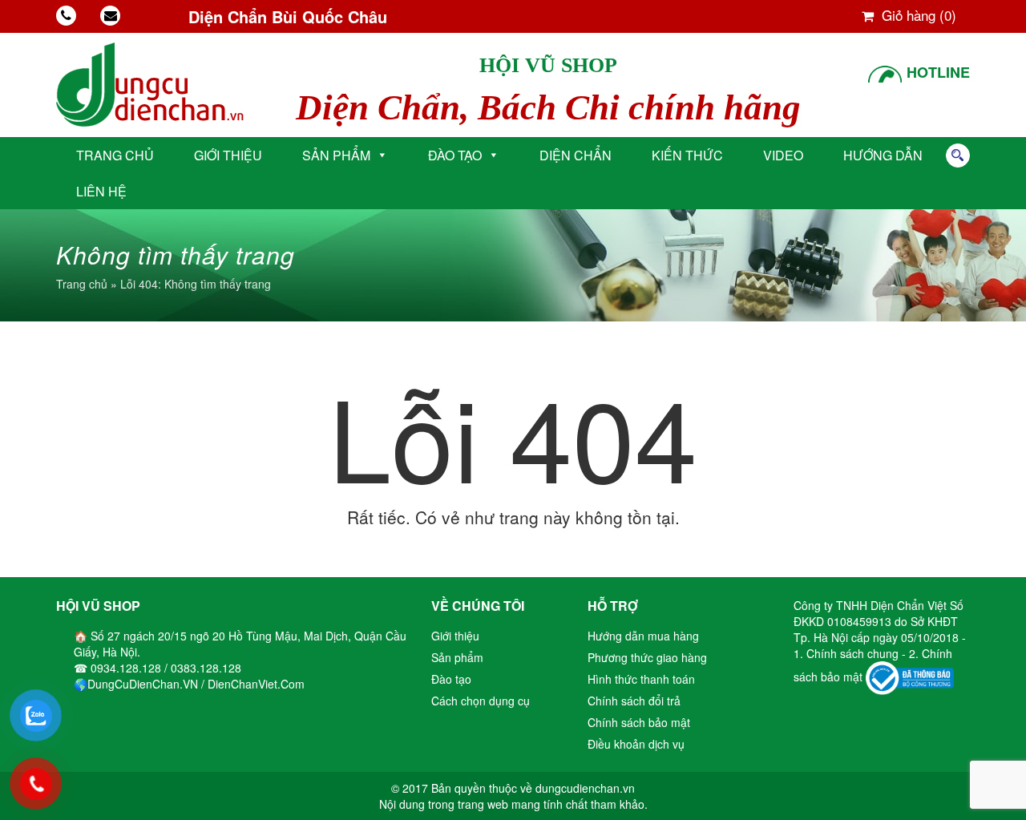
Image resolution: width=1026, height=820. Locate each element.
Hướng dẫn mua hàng (643, 636)
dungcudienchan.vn (585, 788)
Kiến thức (687, 155)
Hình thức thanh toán (641, 679)
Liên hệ (101, 191)
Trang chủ (115, 155)
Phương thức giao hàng (647, 657)
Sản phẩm (336, 155)
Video (783, 155)
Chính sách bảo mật (639, 722)
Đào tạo (455, 155)
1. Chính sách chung (848, 653)
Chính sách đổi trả (634, 701)
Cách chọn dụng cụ (480, 701)
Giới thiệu (228, 155)
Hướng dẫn (883, 155)
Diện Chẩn (575, 155)
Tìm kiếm (958, 155)
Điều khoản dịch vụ (636, 744)
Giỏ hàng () (917, 15)
